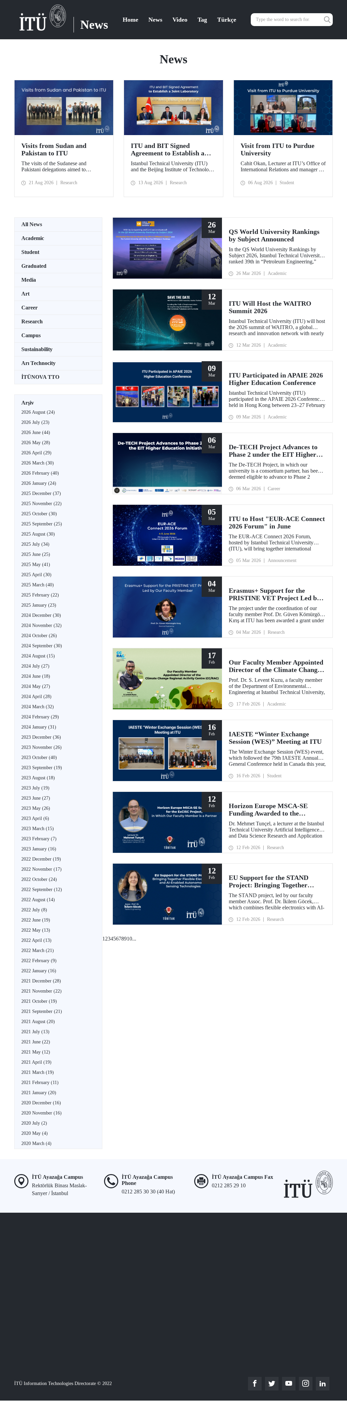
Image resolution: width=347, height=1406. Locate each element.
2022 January (38, 970)
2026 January (38, 483)
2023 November (41, 747)
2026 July (35, 422)
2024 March (37, 706)
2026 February (40, 473)
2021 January (38, 1092)
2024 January (38, 727)
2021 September (41, 1011)
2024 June (35, 676)
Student (30, 252)
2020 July (34, 1123)
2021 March (37, 1072)
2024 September (41, 645)
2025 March (37, 584)
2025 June (35, 554)
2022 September (41, 889)
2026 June (35, 432)
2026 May (35, 442)
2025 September (41, 523)
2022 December (41, 859)
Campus (31, 335)
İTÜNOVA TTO (40, 377)
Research (32, 321)
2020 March (36, 1143)
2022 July (34, 909)
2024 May (35, 686)
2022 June (35, 920)
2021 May (35, 1052)
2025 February (40, 595)
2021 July (35, 1031)
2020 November (41, 1113)
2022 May (35, 930)
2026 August (38, 412)
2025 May (35, 564)
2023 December (41, 737)
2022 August (38, 899)
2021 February (40, 1082)
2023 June (35, 798)
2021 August (38, 1021)
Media (28, 280)
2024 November (41, 625)
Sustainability (37, 349)
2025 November (41, 503)
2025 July (35, 544)
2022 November (41, 869)
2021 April (36, 1062)
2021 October (39, 1001)
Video (179, 19)
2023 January (38, 848)
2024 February (40, 716)
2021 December (41, 980)
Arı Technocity (38, 363)
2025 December (41, 493)
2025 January (38, 605)
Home (130, 19)
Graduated (33, 266)
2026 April (36, 452)
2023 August (38, 777)
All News (31, 224)
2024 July (35, 666)
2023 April (35, 818)
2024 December (41, 615)
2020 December (41, 1102)
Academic (32, 238)
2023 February (39, 838)
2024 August (38, 655)
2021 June (35, 1041)
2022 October (39, 879)
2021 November (41, 991)
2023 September (41, 767)
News (155, 19)
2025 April (36, 574)
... (134, 939)
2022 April (36, 940)
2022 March (37, 950)
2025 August (38, 534)
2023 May (35, 808)
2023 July (35, 788)
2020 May (34, 1133)
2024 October (39, 635)
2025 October (39, 513)
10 (129, 939)
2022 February (39, 960)
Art (25, 294)
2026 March (37, 463)
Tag (202, 19)
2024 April (36, 696)
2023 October (39, 757)
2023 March (37, 828)
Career (29, 307)
